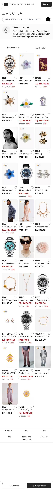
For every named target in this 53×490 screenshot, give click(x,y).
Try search (14, 485)
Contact (8, 431)
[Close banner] (2, 4)
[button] (26, 4)
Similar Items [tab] (13, 48)
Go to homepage (39, 485)
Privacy (44, 437)
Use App (46, 4)
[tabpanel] (26, 235)
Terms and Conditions (26, 438)
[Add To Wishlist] (16, 78)
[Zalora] (26, 13)
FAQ (9, 437)
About (26, 431)
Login (44, 431)
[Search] (48, 19)
